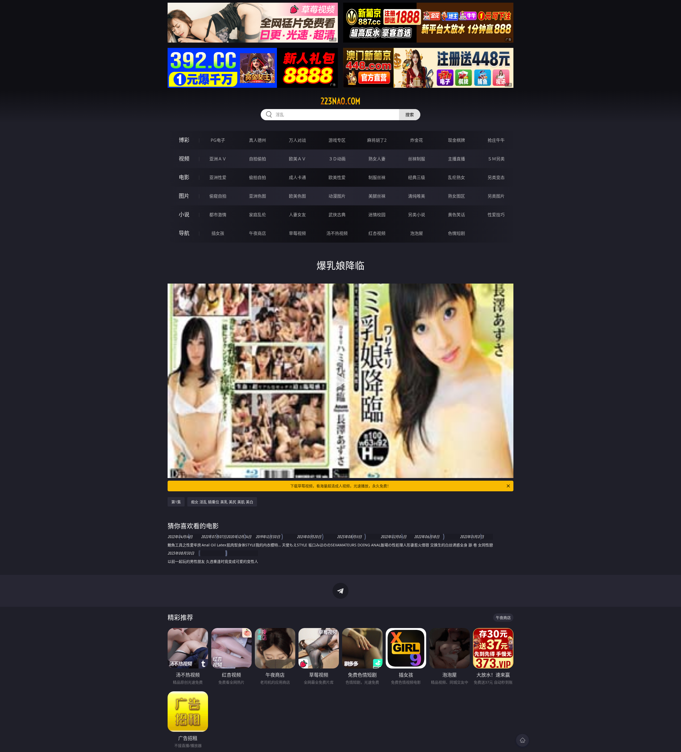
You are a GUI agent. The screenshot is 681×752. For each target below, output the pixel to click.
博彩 (184, 140)
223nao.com (340, 101)
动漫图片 (337, 196)
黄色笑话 (456, 215)
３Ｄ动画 (337, 159)
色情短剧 (456, 233)
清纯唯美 (416, 196)
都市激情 (217, 215)
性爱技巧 (496, 215)
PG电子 (218, 140)
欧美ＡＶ (297, 159)
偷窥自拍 (217, 196)
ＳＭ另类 (496, 159)
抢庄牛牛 (496, 140)
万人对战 (297, 140)
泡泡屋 (416, 233)
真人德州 (257, 140)
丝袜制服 (416, 159)
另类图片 (496, 196)
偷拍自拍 (257, 177)
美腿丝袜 (376, 196)
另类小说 (416, 215)
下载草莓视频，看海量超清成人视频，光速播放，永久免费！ (340, 485)
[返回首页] (522, 740)
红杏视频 (376, 233)
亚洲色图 (257, 196)
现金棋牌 (456, 140)
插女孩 (217, 233)
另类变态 (496, 177)
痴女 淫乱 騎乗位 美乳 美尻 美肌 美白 (222, 501)
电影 (184, 177)
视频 (184, 158)
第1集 (176, 501)
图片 (184, 196)
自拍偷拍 (257, 159)
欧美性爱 (337, 177)
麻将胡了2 (377, 140)
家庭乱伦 (257, 215)
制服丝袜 (376, 177)
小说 (184, 214)
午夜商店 (257, 233)
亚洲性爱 (217, 177)
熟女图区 (456, 196)
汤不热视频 (337, 233)
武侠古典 (337, 215)
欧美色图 (297, 196)
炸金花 (416, 140)
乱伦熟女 (456, 177)
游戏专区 (337, 140)
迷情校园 (376, 215)
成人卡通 (297, 177)
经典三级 (416, 177)
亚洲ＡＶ (217, 159)
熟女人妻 (376, 159)
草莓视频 (297, 233)
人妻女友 (297, 215)
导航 (184, 233)
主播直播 (456, 159)
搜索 (409, 115)
